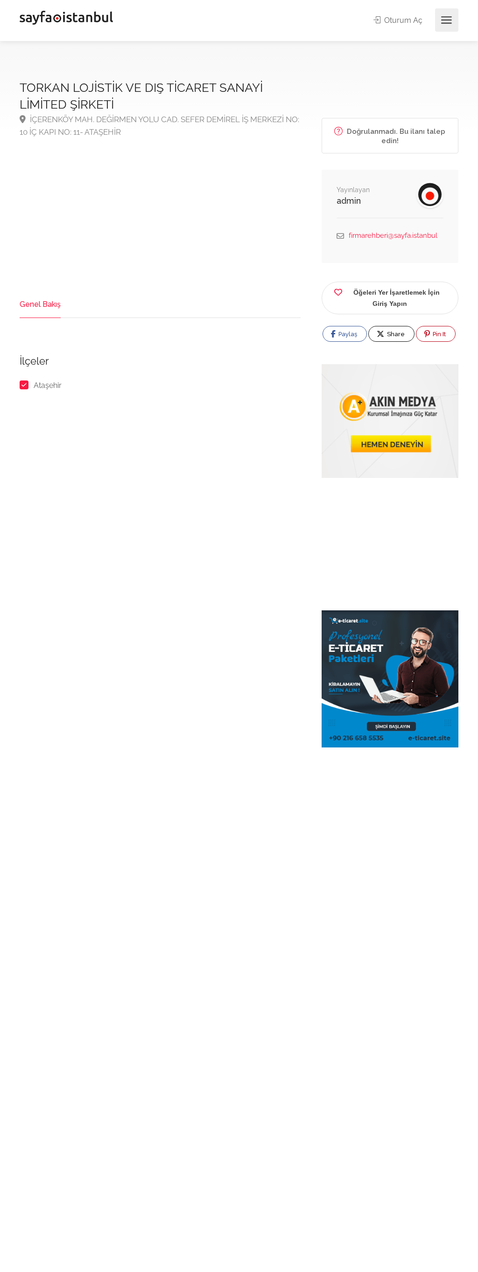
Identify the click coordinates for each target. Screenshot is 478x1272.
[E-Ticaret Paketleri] (390, 678)
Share (395, 334)
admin (349, 201)
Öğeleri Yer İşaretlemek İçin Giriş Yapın (396, 298)
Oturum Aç (402, 20)
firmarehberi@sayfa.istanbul (393, 235)
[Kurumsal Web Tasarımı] (390, 421)
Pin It (438, 334)
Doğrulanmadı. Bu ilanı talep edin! (395, 136)
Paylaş (347, 334)
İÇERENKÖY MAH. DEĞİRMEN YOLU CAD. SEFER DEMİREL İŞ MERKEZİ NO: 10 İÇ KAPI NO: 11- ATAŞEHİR (159, 126)
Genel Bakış (40, 304)
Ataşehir (48, 385)
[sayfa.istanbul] (66, 17)
